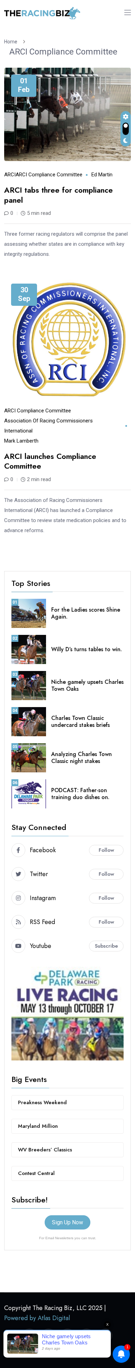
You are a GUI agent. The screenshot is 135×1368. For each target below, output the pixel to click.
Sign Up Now (67, 1222)
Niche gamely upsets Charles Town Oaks (87, 685)
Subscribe (106, 946)
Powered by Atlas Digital (37, 1318)
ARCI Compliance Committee (63, 52)
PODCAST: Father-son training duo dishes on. (80, 794)
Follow (106, 850)
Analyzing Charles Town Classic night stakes (81, 757)
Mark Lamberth (21, 441)
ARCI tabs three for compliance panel (58, 194)
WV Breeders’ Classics (45, 1149)
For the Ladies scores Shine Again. (85, 613)
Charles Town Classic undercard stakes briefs (80, 721)
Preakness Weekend (42, 1102)
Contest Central (36, 1173)
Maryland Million (38, 1126)
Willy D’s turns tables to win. (86, 649)
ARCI (10, 174)
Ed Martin (101, 174)
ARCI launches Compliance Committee (50, 461)
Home (11, 41)
